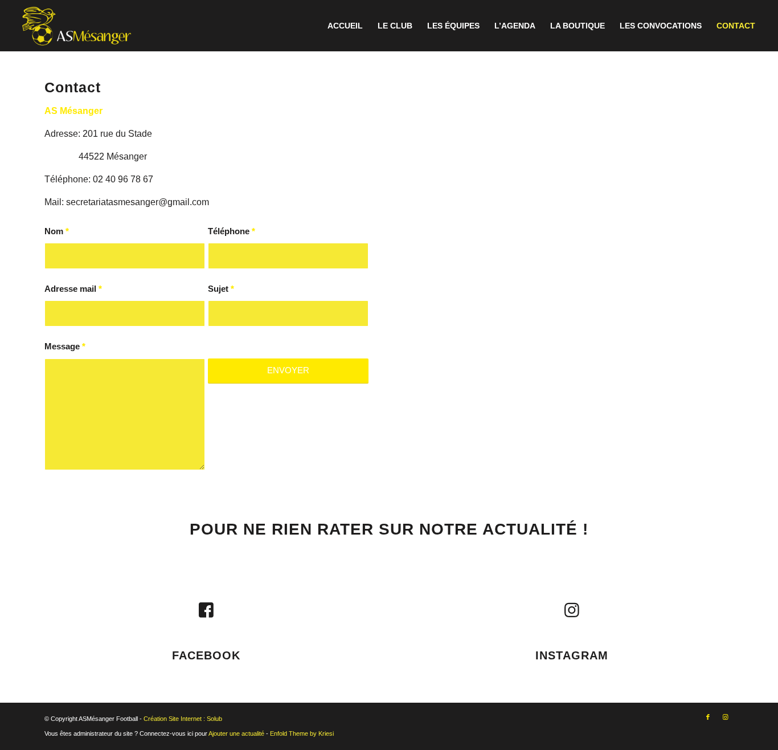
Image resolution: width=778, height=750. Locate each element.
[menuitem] (345, 25)
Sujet (221, 289)
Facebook (206, 655)
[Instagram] (572, 610)
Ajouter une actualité (236, 733)
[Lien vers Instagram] (725, 716)
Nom (56, 231)
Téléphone (231, 231)
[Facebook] (206, 610)
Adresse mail (73, 289)
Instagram (571, 655)
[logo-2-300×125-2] (76, 25)
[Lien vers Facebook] (707, 716)
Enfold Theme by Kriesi (302, 733)
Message (64, 346)
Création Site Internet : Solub (183, 718)
